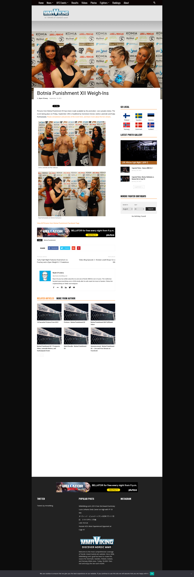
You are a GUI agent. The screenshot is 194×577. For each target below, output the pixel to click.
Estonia (151, 120)
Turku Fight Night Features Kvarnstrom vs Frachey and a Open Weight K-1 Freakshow (53, 261)
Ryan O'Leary (43, 98)
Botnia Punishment (50, 240)
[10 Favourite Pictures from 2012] (49, 312)
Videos (84, 2)
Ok (152, 573)
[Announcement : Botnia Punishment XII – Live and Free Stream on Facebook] (103, 336)
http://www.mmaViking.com (60, 276)
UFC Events (61, 2)
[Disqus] (76, 390)
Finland (126, 120)
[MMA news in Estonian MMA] (151, 115)
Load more (138, 187)
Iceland (150, 129)
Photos (94, 2)
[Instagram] (62, 287)
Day (135, 205)
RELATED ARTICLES (45, 298)
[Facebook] (54, 287)
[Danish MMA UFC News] (139, 125)
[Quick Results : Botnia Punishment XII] (76, 336)
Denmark (138, 129)
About (126, 2)
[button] (154, 2)
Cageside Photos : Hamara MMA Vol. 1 (142, 168)
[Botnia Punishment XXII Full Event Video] (103, 312)
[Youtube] (75, 287)
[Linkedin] (66, 287)
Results (75, 2)
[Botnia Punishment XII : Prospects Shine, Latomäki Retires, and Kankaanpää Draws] (49, 336)
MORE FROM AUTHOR (65, 298)
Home (41, 2)
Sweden (139, 120)
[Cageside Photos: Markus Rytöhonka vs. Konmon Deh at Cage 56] (125, 179)
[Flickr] (58, 287)
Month (125, 205)
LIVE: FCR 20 (83, 523)
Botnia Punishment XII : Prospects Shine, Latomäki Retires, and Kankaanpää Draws (48, 348)
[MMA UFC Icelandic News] (151, 125)
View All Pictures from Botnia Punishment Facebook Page (58, 223)
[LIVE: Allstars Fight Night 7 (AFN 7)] (139, 152)
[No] (191, 574)
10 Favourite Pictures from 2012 (47, 322)
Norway (127, 129)
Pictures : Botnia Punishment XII (74, 322)
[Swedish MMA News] (127, 115)
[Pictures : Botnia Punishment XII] (76, 312)
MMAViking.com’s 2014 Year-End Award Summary (97, 506)
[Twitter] (71, 287)
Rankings (116, 2)
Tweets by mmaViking (45, 506)
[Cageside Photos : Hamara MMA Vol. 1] (125, 170)
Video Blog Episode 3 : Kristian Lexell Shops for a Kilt (97, 261)
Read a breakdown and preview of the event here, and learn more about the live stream (79, 117)
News (49, 2)
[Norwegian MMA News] (127, 125)
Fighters (103, 2)
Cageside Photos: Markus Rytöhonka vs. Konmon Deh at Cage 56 (143, 178)
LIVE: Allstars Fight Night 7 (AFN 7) (135, 162)
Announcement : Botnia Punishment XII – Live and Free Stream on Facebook (102, 348)
